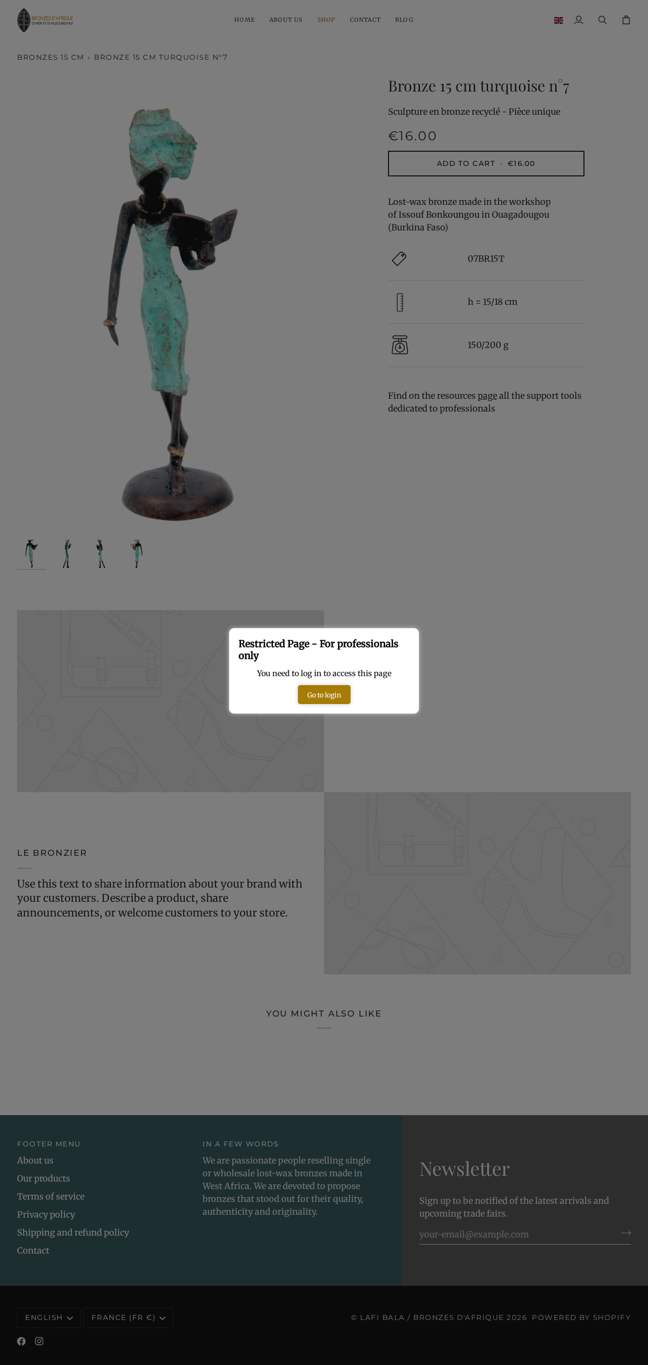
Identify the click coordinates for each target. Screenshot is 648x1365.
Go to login (324, 695)
